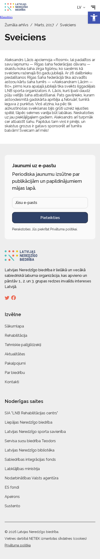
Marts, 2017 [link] (44, 25)
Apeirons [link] (12, 496)
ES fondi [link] (12, 487)
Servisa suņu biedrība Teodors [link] (30, 441)
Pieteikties (50, 218)
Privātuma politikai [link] (63, 229)
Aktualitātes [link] (15, 354)
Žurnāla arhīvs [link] (16, 25)
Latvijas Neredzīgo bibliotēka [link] (29, 450)
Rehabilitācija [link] (16, 335)
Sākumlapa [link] (14, 326)
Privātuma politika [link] (18, 545)
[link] (94, 18)
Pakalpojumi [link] (15, 363)
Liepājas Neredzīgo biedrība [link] (28, 422)
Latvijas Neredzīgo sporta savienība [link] (35, 431)
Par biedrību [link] (15, 372)
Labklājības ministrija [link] (22, 469)
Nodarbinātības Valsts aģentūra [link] (31, 478)
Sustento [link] (12, 506)
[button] (81, 7)
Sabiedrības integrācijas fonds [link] (30, 459)
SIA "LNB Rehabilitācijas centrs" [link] (31, 413)
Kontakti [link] (12, 382)
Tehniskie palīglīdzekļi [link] (23, 345)
